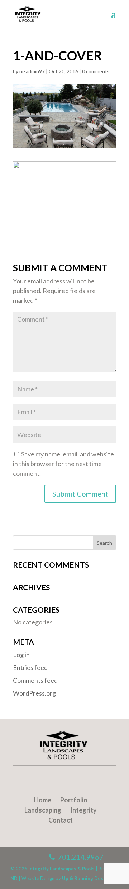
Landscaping (42, 810)
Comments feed (35, 680)
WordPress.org (34, 693)
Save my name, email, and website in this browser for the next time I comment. (63, 463)
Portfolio (73, 800)
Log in (21, 654)
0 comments (96, 71)
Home (42, 800)
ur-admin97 (32, 71)
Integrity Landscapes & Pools (61, 868)
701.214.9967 (79, 857)
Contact (60, 820)
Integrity (83, 810)
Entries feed (30, 667)
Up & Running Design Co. (90, 878)
